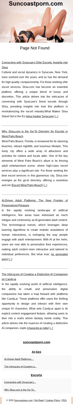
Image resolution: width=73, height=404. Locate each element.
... (56, 116)
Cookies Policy (52, 400)
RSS (64, 400)
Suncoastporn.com (23, 400)
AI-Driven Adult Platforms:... (19, 359)
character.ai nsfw (38, 328)
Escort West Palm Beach (27, 185)
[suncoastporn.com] (36, 21)
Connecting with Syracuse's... (20, 382)
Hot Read (39, 400)
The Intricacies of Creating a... (20, 366)
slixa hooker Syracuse (39, 116)
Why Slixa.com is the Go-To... (20, 389)
